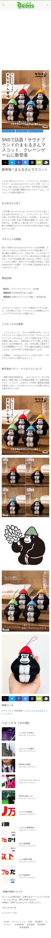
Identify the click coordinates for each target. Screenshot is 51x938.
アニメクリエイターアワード (29, 780)
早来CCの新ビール (26, 796)
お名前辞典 (19, 924)
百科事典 (41, 924)
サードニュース (18, 921)
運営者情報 (24, 927)
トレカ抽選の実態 (25, 859)
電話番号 (39, 921)
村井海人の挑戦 (24, 764)
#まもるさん (21, 131)
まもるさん (40, 711)
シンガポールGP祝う (26, 733)
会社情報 (30, 924)
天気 (30, 921)
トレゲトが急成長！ (26, 812)
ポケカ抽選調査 (24, 843)
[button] (3, 5)
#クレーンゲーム (35, 131)
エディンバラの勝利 (26, 748)
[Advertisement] (25, 37)
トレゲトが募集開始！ (27, 827)
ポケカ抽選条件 (24, 875)
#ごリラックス (8, 131)
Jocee (6, 921)
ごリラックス (29, 711)
